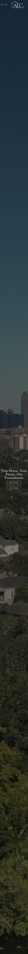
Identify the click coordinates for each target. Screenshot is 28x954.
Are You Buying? (14, 483)
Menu (5, 4)
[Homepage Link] (18, 4)
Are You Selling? (14, 488)
